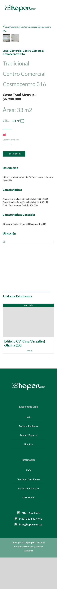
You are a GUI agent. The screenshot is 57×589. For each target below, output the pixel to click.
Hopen (31, 542)
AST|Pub (28, 550)
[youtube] (33, 394)
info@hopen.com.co (30, 524)
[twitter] (24, 394)
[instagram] (28, 394)
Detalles (29, 351)
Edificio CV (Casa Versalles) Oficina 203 (24, 343)
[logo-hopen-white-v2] (28, 383)
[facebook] (19, 394)
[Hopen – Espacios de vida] (20, 5)
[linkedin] (37, 394)
